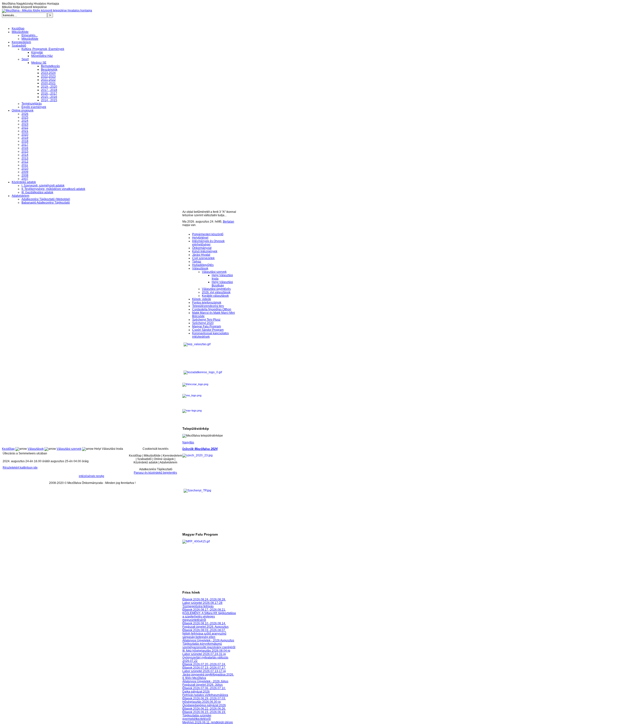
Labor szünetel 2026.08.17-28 (202, 603)
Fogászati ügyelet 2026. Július (202, 684)
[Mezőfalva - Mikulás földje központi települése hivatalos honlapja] (47, 10)
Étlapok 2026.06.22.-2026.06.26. (204, 708)
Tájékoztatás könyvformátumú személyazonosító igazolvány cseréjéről (208, 645)
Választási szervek (69, 448)
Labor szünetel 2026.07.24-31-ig (204, 654)
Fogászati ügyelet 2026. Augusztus (205, 626)
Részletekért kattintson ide (20, 467)
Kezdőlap (8, 448)
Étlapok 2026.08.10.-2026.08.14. (204, 623)
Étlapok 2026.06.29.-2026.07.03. (204, 698)
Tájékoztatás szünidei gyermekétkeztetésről (196, 717)
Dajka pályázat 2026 (196, 691)
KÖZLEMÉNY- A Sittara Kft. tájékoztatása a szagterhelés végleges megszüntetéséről (209, 616)
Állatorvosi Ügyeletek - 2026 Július (205, 681)
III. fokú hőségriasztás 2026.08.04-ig (206, 650)
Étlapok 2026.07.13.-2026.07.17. (204, 667)
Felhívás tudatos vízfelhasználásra (205, 695)
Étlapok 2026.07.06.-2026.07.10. (204, 688)
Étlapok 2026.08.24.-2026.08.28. (204, 599)
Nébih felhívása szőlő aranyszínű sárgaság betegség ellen (204, 635)
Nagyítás (188, 442)
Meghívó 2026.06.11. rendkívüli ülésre (207, 722)
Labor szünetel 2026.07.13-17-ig (204, 671)
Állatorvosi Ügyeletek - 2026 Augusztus (208, 640)
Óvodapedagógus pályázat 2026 (204, 705)
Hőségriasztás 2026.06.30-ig (201, 702)
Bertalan (228, 221)
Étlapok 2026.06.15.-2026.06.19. (204, 712)
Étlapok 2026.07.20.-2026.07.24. (204, 664)
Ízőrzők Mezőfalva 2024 (200, 449)
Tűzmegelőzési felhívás (198, 606)
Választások (36, 448)
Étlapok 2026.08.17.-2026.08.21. (204, 609)
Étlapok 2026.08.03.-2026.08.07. (204, 630)
